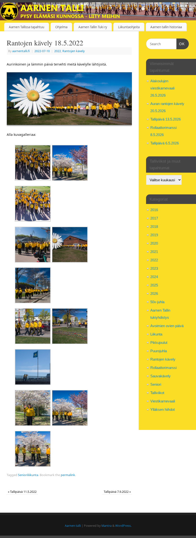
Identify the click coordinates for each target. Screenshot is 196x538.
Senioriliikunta (28, 475)
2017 (154, 218)
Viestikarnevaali (162, 401)
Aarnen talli (73, 526)
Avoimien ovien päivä (167, 326)
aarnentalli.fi (21, 51)
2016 (154, 210)
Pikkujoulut (158, 342)
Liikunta (156, 334)
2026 (154, 293)
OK (180, 44)
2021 (154, 252)
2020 (154, 243)
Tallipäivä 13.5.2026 (165, 119)
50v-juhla (157, 302)
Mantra (106, 526)
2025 (154, 285)
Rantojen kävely (73, 51)
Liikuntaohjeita (129, 27)
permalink (68, 475)
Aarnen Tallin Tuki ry (92, 27)
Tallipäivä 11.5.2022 (22, 492)
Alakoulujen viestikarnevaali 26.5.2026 (162, 88)
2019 (154, 235)
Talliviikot (157, 393)
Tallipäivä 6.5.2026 (164, 143)
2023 (154, 268)
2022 (57, 51)
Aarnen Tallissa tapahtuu (26, 27)
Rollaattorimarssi (163, 368)
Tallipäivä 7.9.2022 (117, 492)
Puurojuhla (158, 351)
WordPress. (123, 526)
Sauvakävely (160, 376)
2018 (154, 227)
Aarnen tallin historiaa (166, 27)
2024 (154, 277)
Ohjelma (61, 27)
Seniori (155, 384)
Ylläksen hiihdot (162, 409)
